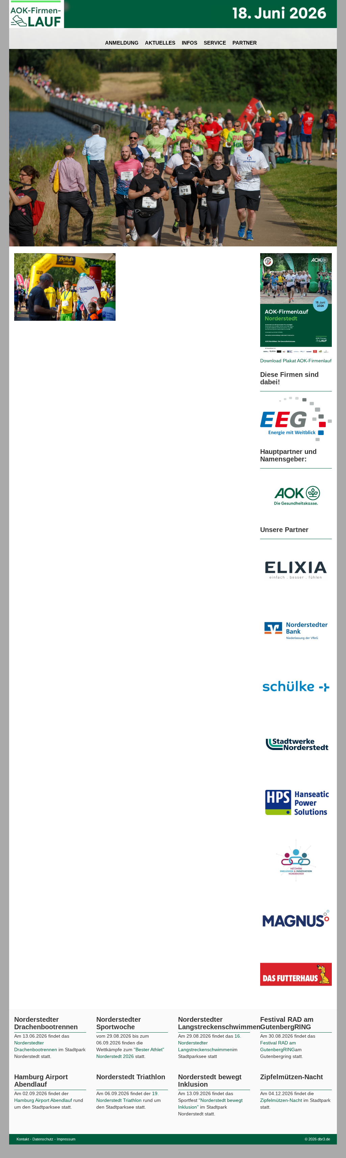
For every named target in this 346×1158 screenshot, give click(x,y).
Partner (244, 43)
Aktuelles (160, 43)
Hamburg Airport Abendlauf (43, 1111)
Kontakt (23, 1151)
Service (215, 43)
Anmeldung (122, 43)
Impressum (66, 1151)
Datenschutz (42, 1151)
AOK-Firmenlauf (314, 360)
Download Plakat (278, 360)
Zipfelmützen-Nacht (281, 1111)
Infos (189, 43)
